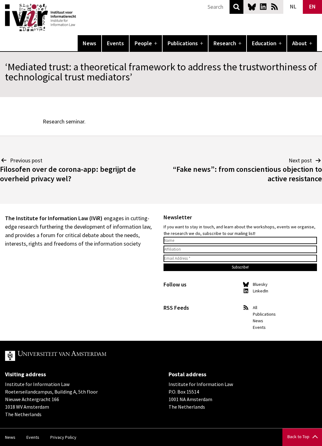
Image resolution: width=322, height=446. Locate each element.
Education (264, 43)
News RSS (274, 6)
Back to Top (298, 436)
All (255, 307)
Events (115, 43)
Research (225, 43)
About (299, 43)
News (89, 43)
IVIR (80, 17)
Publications (183, 43)
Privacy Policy (63, 437)
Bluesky (251, 6)
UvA (78, 356)
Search (236, 7)
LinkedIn (263, 6)
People (143, 43)
